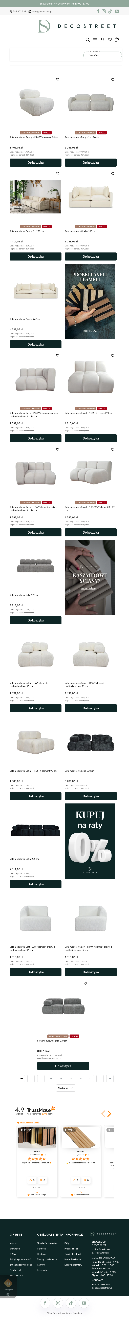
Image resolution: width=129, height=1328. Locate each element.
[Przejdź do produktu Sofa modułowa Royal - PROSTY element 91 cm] (91, 378)
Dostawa (41, 1254)
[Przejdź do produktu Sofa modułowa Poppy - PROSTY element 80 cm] (36, 103)
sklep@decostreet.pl (42, 11)
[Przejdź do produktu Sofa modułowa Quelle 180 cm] (91, 197)
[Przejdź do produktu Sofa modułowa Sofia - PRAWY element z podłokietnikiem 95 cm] (91, 654)
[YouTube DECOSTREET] (117, 11)
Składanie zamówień (47, 1243)
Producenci (15, 1270)
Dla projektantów (73, 1264)
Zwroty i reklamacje (47, 1259)
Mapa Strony (16, 1275)
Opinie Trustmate (73, 1254)
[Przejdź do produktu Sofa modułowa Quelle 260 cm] (36, 291)
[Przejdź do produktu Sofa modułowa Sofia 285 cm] (36, 830)
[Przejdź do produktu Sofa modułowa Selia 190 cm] (36, 567)
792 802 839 (19, 11)
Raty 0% (41, 1264)
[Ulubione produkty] (110, 40)
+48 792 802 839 (101, 1284)
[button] (108, 1114)
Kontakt (14, 1243)
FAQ (66, 1243)
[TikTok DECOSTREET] (110, 11)
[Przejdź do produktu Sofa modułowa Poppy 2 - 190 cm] (91, 103)
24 (60, 1078)
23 (51, 1078)
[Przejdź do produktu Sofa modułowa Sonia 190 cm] (63, 1006)
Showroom (15, 1248)
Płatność (41, 1248)
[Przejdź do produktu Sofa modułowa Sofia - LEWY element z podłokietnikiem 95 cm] (36, 654)
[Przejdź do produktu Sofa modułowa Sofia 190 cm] (91, 742)
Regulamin (42, 1270)
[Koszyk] (117, 39)
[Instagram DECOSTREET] (104, 11)
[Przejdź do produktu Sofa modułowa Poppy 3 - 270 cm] (36, 197)
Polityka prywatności (20, 1259)
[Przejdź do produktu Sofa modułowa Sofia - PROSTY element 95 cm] (36, 742)
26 (80, 1078)
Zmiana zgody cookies (21, 1264)
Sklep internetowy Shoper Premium (64, 1313)
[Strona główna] (77, 26)
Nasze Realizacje (72, 1259)
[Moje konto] (102, 40)
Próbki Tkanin (71, 1248)
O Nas (13, 1254)
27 (90, 1078)
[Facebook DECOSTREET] (98, 11)
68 (110, 1078)
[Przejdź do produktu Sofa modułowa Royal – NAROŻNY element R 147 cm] (91, 472)
